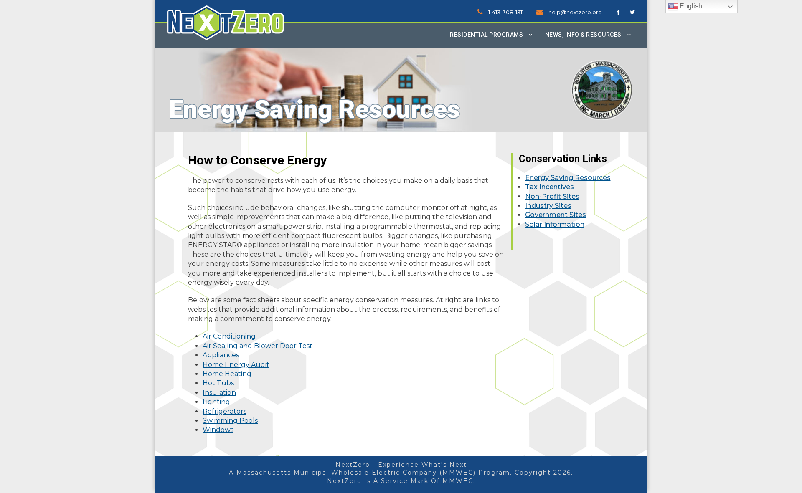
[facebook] (618, 12)
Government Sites (555, 215)
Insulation (219, 393)
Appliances (221, 355)
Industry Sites (548, 206)
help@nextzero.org (575, 12)
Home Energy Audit (236, 365)
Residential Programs (486, 34)
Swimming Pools (230, 421)
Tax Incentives (549, 187)
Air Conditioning (229, 336)
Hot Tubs (218, 383)
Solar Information (554, 224)
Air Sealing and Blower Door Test (257, 346)
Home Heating (227, 374)
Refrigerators (224, 411)
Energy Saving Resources (568, 178)
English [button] (690, 6)
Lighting (216, 402)
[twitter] (632, 12)
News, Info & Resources (583, 34)
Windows (218, 430)
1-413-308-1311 (506, 12)
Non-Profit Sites (552, 196)
